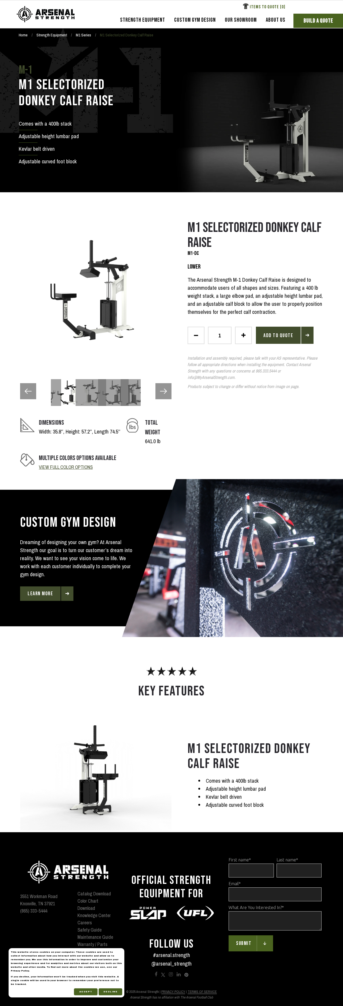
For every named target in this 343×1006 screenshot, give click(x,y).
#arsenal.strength (171, 955)
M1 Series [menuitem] (83, 35)
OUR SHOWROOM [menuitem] (241, 20)
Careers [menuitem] (84, 922)
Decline (110, 991)
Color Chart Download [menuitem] (87, 904)
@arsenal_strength (171, 963)
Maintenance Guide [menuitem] (95, 937)
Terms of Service (202, 991)
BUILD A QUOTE (318, 20)
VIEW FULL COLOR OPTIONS (66, 467)
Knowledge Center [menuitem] (94, 915)
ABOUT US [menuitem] (275, 20)
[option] (95, 290)
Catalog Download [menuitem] (94, 893)
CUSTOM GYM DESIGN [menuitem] (195, 20)
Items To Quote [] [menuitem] (267, 7)
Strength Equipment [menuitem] (51, 35)
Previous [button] (28, 391)
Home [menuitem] (23, 35)
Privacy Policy (173, 991)
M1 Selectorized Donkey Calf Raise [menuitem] (126, 35)
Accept (85, 991)
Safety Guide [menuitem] (89, 929)
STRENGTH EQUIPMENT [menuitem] (142, 20)
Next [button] (163, 391)
